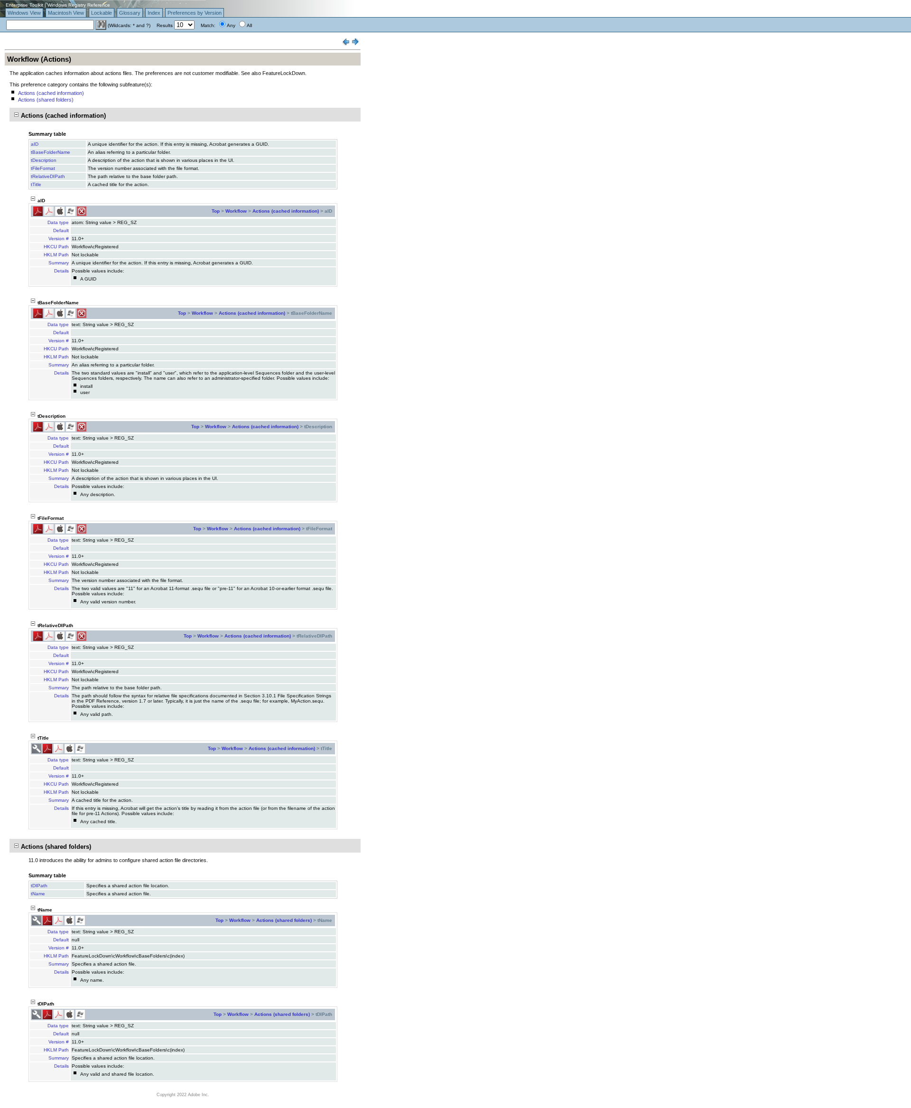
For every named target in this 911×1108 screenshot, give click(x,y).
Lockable (101, 13)
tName (38, 893)
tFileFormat (43, 168)
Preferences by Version (194, 13)
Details (61, 270)
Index (154, 13)
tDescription (43, 160)
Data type (58, 222)
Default (61, 230)
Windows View (24, 13)
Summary (58, 262)
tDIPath (39, 885)
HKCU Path (56, 246)
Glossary (129, 13)
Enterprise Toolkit (24, 5)
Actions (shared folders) (46, 100)
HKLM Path (56, 254)
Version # (58, 238)
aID (34, 144)
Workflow (236, 211)
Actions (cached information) (51, 93)
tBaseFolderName (50, 152)
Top (216, 211)
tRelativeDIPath (48, 176)
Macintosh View (66, 13)
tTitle (36, 184)
